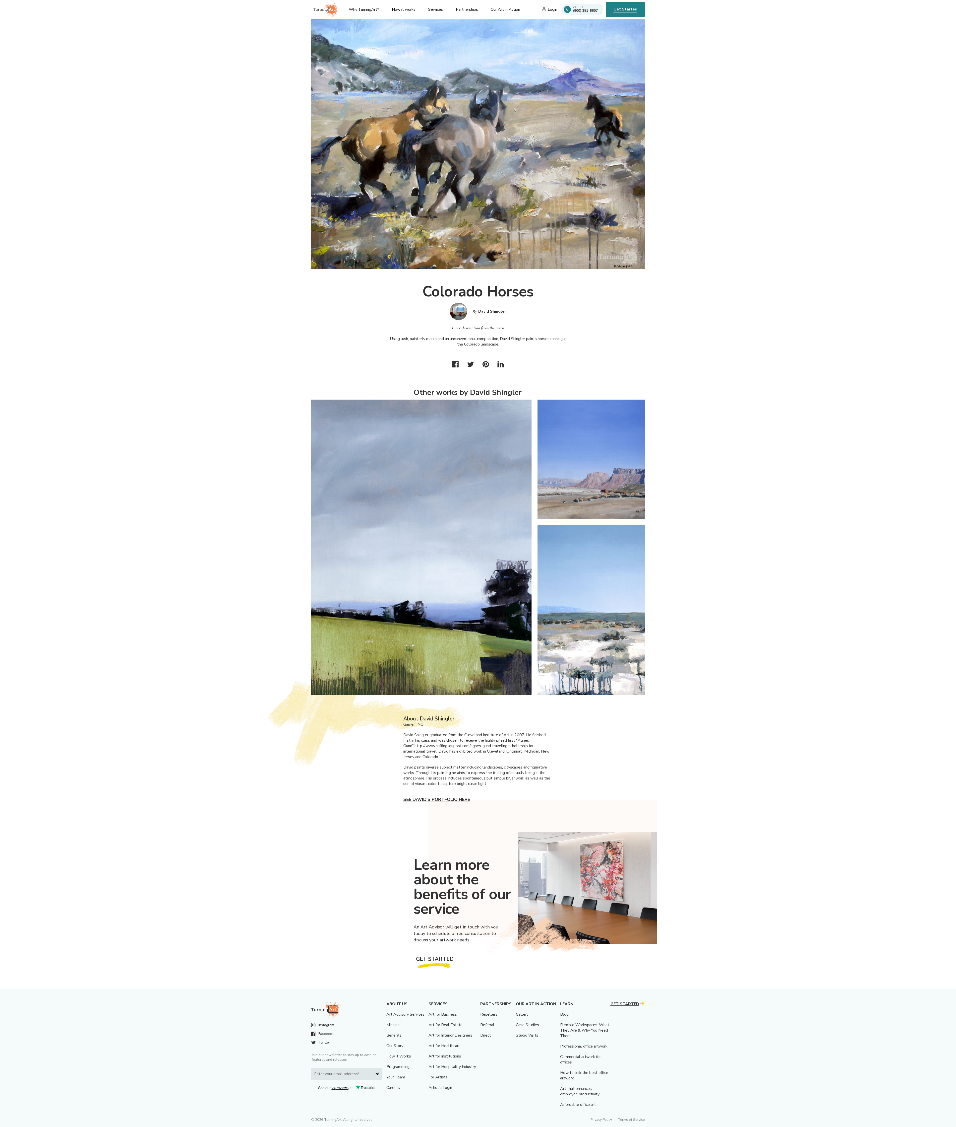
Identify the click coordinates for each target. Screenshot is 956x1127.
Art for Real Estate (445, 1025)
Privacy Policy (601, 1119)
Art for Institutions (444, 1056)
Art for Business (442, 1014)
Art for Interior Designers (450, 1035)
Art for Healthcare (444, 1046)
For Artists (438, 1077)
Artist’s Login (440, 1087)
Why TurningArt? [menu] (364, 9)
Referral (487, 1025)
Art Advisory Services (405, 1014)
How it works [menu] (404, 9)
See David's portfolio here (436, 799)
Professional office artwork (583, 1046)
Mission (393, 1025)
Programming (398, 1066)
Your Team (395, 1077)
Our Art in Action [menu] (505, 9)
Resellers (488, 1014)
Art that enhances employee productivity (579, 1091)
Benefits (394, 1035)
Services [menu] (435, 9)
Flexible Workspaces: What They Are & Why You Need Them (584, 1030)
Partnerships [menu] (467, 9)
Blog (564, 1014)
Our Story (394, 1046)
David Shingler (492, 311)
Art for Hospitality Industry (452, 1066)
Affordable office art (578, 1104)
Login (552, 9)
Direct (485, 1035)
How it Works (398, 1056)
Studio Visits (527, 1035)
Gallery (522, 1014)
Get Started (625, 9)
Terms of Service (631, 1119)
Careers (393, 1087)
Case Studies (527, 1025)
